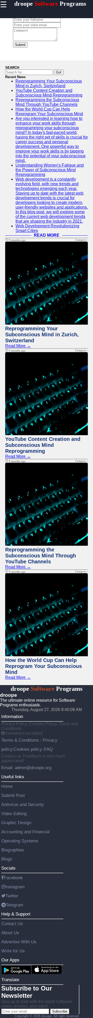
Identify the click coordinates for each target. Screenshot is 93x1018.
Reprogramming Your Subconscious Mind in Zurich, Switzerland (49, 83)
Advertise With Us (18, 941)
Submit (20, 45)
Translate (10, 979)
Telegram (14, 904)
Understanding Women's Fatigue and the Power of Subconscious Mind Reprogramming (50, 170)
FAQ (48, 749)
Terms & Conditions (20, 740)
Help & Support (15, 914)
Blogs (6, 859)
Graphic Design (16, 822)
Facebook (13, 877)
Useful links (12, 776)
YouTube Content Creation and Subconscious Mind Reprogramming (49, 92)
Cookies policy (28, 749)
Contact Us (12, 923)
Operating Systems (19, 840)
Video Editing (14, 813)
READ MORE (46, 235)
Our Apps (10, 959)
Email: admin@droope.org (26, 767)
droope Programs (50, 3)
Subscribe (59, 1011)
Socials (8, 868)
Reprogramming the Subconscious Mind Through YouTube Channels (47, 102)
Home (7, 786)
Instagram (15, 886)
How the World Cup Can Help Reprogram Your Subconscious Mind (49, 111)
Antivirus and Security (22, 804)
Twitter (11, 895)
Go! (58, 72)
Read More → (18, 346)
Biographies (12, 849)
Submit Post (13, 795)
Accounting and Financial (25, 831)
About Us (10, 932)
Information (12, 716)
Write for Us (13, 950)
